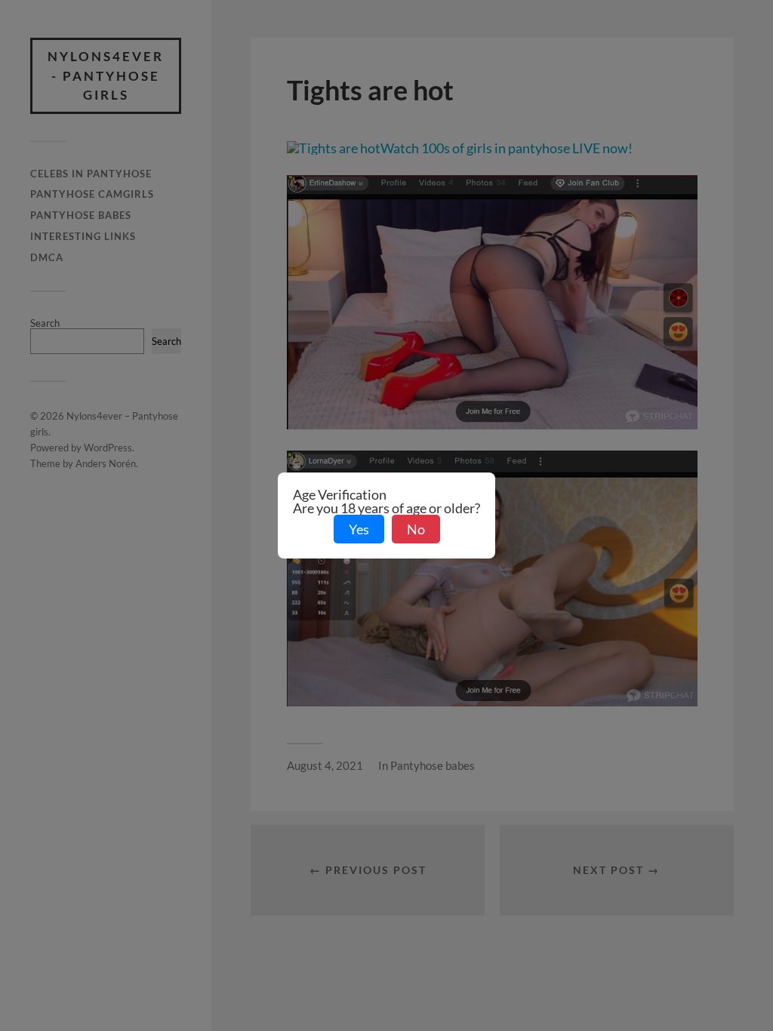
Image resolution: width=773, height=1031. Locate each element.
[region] (196, 933)
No (416, 529)
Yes (359, 529)
